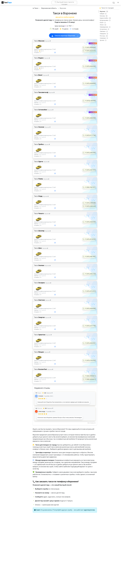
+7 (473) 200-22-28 (90, 274)
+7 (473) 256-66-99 (90, 222)
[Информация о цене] (73, 26)
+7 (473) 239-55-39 (90, 206)
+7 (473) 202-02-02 (90, 51)
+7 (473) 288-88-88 (90, 118)
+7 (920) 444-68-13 (90, 376)
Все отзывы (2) (91, 423)
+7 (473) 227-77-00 (90, 326)
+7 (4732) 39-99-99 (90, 100)
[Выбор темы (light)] (118, 2)
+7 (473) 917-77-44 (90, 135)
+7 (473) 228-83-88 (90, 203)
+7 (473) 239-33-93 (90, 152)
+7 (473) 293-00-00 (90, 308)
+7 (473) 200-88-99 (90, 83)
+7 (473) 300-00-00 (90, 47)
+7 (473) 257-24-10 (90, 291)
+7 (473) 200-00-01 (90, 343)
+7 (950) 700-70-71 (90, 187)
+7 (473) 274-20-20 (90, 360)
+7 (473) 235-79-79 (90, 170)
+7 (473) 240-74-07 (90, 256)
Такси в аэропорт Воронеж (65, 35)
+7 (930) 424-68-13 (90, 379)
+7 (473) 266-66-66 (90, 66)
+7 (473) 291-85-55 (90, 239)
